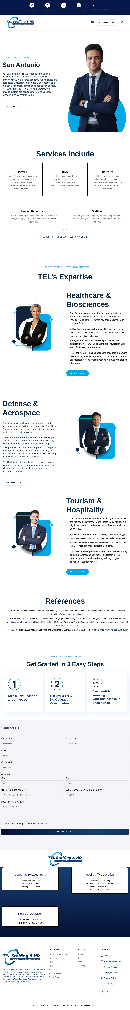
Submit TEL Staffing (65, 832)
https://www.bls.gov (19, 622)
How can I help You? (11, 802)
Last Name (71, 738)
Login (63, 11)
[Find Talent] (31, 5)
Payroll (81, 954)
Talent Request (55, 977)
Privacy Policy (40, 823)
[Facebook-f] (102, 991)
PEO (51, 962)
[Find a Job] (47, 5)
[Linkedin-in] (106, 991)
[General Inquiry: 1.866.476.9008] (93, 5)
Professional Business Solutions (58, 957)
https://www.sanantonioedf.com (69, 614)
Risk (80, 962)
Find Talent (34, 11)
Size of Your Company (12, 790)
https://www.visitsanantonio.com (114, 630)
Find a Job (50, 11)
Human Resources (57, 974)
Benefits (81, 958)
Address (5, 774)
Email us (80, 10)
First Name (6, 738)
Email (4, 750)
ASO (51, 966)
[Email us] (79, 5)
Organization (7, 762)
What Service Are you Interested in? (84, 790)
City (3, 778)
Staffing (81, 966)
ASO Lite (53, 970)
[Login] (63, 5)
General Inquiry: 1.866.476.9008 (103, 9)
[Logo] (20, 22)
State (68, 778)
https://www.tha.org (69, 625)
